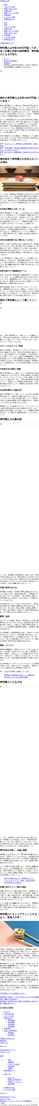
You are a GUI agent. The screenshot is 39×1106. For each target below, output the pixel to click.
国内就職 (11, 1020)
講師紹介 (11, 1062)
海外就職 (11, 1024)
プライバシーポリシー (15, 1101)
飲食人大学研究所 (10, 1031)
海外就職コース (9, 1070)
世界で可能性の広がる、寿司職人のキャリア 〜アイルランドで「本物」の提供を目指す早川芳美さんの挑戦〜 (19, 881)
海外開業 (11, 1026)
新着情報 (7, 1028)
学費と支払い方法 (10, 9)
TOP (5, 23)
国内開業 (11, 1022)
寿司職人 (11, 1033)
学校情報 (7, 15)
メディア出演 (9, 1016)
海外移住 (11, 1035)
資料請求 (3, 1041)
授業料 (10, 1068)
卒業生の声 (8, 11)
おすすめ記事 (9, 1014)
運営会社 (3, 1101)
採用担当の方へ (9, 19)
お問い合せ (4, 1043)
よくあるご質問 (9, 17)
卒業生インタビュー (15, 1082)
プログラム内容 (9, 7)
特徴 (5, 4)
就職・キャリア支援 (11, 13)
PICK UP (7, 1012)
